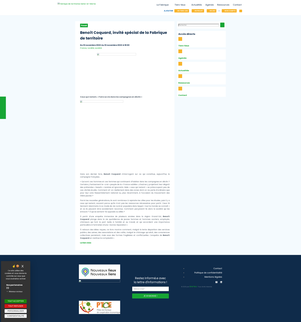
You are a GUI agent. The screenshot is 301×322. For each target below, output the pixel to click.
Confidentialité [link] (15, 316)
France (83, 48)
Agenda (182, 58)
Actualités (183, 70)
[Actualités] (180, 64)
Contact (182, 95)
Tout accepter (16, 301)
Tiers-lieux (183, 45)
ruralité (90, 48)
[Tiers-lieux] (180, 39)
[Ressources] (180, 76)
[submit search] (222, 24)
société (98, 48)
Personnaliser (16, 311)
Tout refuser (15, 306)
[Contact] (180, 88)
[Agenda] (180, 51)
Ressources (184, 83)
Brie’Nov (193, 286)
